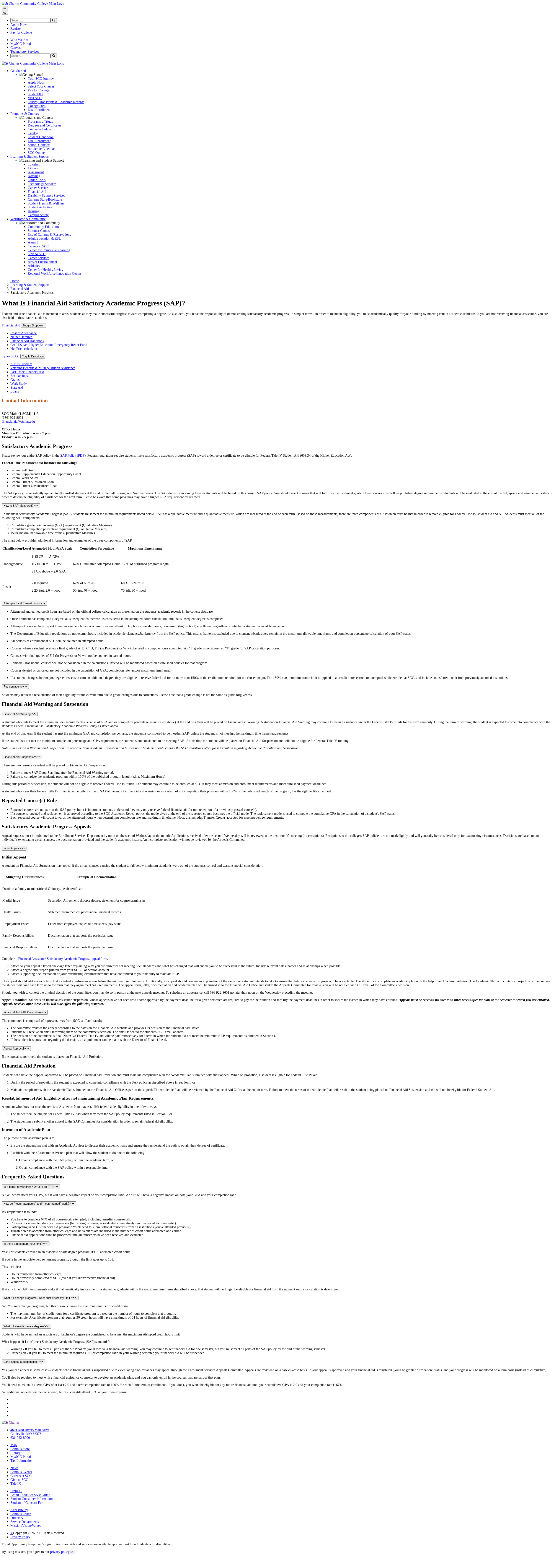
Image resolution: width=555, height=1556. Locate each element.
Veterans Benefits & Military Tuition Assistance (42, 368)
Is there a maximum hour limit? (22, 1243)
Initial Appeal (11, 848)
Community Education (43, 227)
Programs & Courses (24, 113)
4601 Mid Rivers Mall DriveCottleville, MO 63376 (29, 1432)
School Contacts (39, 145)
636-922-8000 (20, 1437)
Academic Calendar (41, 149)
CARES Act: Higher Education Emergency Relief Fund (48, 345)
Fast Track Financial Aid (27, 372)
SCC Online (36, 152)
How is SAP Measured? (18, 505)
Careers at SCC (38, 246)
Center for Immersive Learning (49, 250)
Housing (33, 211)
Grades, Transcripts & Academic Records (56, 102)
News (14, 1468)
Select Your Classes (41, 86)
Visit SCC (35, 98)
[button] (277, 446)
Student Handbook (41, 137)
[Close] (72, 1552)
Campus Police (20, 1514)
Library (33, 168)
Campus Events (21, 1472)
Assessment (36, 172)
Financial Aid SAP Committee (22, 1012)
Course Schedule (39, 129)
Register (16, 28)
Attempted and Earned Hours (21, 603)
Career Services (38, 188)
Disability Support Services (46, 195)
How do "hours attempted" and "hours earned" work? (36, 1203)
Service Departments (24, 1522)
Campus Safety (38, 215)
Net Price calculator (23, 348)
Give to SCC (37, 254)
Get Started (18, 71)
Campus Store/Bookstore (45, 199)
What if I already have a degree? (23, 1326)
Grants (15, 379)
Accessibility (19, 1510)
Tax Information (21, 1460)
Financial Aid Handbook (27, 341)
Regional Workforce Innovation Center (54, 273)
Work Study (18, 383)
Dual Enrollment (39, 110)
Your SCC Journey (41, 78)
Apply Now (18, 24)
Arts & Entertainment (42, 262)
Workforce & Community (28, 219)
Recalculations (12, 686)
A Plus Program (21, 364)
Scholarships (19, 376)
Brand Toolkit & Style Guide (30, 1495)
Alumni (33, 242)
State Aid (16, 387)
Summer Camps (39, 230)
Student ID (35, 94)
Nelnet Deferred (21, 337)
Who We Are (19, 40)
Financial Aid (37, 191)
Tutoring (33, 164)
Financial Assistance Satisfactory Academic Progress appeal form (62, 959)
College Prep (37, 106)
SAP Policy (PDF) (73, 455)
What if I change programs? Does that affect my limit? (37, 1298)
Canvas (15, 47)
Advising (34, 176)
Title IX (15, 1483)
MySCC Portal (20, 43)
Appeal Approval (13, 1048)
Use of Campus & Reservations (49, 234)
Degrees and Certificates (44, 125)
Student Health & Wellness (46, 203)
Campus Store (20, 1449)
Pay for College (21, 32)
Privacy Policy (20, 1537)
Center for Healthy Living (45, 269)
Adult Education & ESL (44, 238)
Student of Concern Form (28, 1502)
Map (13, 1445)
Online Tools (37, 180)
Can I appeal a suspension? (20, 1361)
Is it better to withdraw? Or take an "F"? (28, 1186)
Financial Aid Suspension (19, 757)
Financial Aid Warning (17, 714)
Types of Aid (11, 356)
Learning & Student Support (29, 156)
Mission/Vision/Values (25, 1525)
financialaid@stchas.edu (18, 421)
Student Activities (40, 207)
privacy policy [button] (60, 1552)
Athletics (34, 266)
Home (14, 281)
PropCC (16, 1491)
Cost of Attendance (23, 333)
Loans (14, 391)
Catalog (33, 133)
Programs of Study (40, 121)
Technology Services (24, 51)
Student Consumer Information (31, 1499)
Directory (16, 1518)
